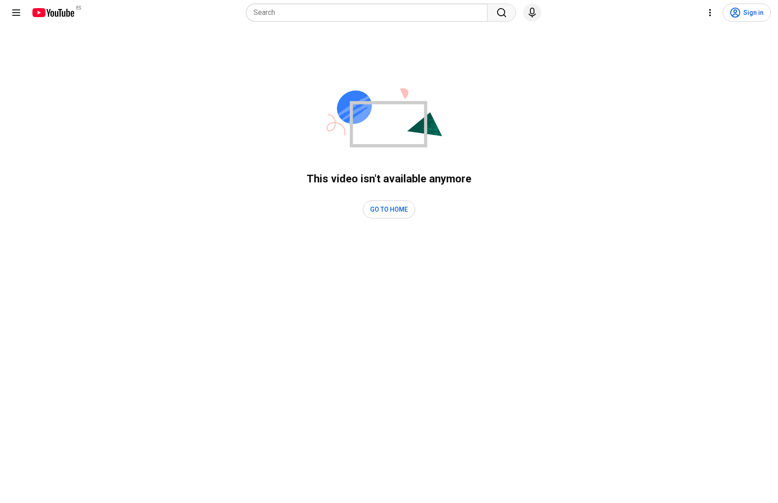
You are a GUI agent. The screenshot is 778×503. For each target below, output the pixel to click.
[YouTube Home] (53, 12)
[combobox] (369, 12)
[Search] (501, 13)
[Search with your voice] (532, 13)
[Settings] (710, 12)
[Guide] (16, 12)
